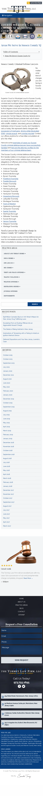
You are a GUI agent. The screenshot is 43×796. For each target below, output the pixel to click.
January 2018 (7, 486)
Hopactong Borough (11, 196)
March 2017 (7, 526)
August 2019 (7, 411)
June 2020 (6, 383)
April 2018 (6, 474)
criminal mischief (27, 134)
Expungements (9, 296)
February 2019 (8, 434)
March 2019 (7, 430)
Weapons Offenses (11, 282)
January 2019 (7, 438)
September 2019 (8, 407)
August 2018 (7, 458)
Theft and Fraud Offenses (14, 272)
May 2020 (6, 387)
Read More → (28, 578)
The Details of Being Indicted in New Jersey (18, 329)
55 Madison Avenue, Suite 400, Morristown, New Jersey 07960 (20, 704)
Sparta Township (9, 211)
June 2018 (6, 466)
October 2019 (7, 403)
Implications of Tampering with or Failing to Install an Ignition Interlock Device (21, 334)
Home (21, 598)
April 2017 (6, 522)
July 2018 (6, 462)
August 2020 (7, 379)
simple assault (11, 134)
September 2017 (8, 502)
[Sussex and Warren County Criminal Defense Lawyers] (18, 9)
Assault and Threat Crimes (14, 253)
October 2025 (7, 355)
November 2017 (8, 494)
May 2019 (6, 423)
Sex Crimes (8, 267)
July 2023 (6, 367)
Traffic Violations (11, 277)
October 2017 (7, 498)
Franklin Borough (9, 181)
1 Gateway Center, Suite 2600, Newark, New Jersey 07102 (21, 714)
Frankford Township (10, 179)
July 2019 (6, 415)
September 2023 (8, 363)
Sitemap (21, 615)
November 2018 (8, 446)
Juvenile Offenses (10, 291)
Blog (21, 608)
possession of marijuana (10, 131)
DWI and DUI (8, 263)
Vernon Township (9, 221)
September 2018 (8, 454)
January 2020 (7, 395)
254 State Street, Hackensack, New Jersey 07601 (21, 696)
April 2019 (6, 426)
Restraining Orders (11, 286)
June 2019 (6, 419)
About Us (21, 602)
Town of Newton (9, 204)
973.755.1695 (36, 3)
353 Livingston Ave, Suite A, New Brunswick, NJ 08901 (20, 724)
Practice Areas (21, 605)
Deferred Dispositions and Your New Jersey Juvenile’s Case (21, 340)
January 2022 (7, 371)
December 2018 (8, 442)
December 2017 (8, 490)
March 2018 (7, 478)
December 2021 (8, 375)
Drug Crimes (8, 258)
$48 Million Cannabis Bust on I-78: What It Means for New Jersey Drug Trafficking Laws (21, 318)
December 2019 (8, 399)
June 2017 (6, 514)
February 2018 (8, 482)
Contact (21, 611)
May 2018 (6, 470)
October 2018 (7, 450)
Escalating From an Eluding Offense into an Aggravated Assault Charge (18, 324)
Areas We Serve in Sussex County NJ (17, 56)
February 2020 (8, 391)
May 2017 (6, 518)
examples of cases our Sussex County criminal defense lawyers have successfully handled (20, 145)
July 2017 (6, 510)
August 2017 (7, 506)
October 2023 (7, 359)
